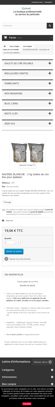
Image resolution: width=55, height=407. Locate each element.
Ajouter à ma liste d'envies (20, 259)
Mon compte (9, 384)
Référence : (6, 183)
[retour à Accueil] (4, 46)
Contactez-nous (37, 2)
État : (4, 187)
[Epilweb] (27, 11)
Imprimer (9, 221)
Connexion (48, 2)
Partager (7, 202)
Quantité (7, 238)
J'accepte (27, 404)
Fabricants (11, 83)
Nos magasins (13, 93)
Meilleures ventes (16, 73)
